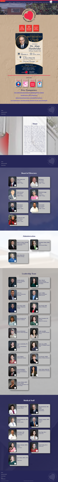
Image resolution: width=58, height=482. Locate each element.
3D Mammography (18, 2)
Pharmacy (24, 2)
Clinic (22, 2)
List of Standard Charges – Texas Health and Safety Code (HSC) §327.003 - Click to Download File (29, 100)
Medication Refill (4, 112)
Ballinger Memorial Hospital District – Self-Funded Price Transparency (29, 97)
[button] (10, 2)
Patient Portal (47, 2)
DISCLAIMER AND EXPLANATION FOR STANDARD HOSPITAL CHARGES (29, 92)
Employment (40, 2)
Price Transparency (3, 478)
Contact (44, 2)
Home (2, 110)
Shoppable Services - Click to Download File (29, 95)
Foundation (31, 2)
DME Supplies (28, 2)
